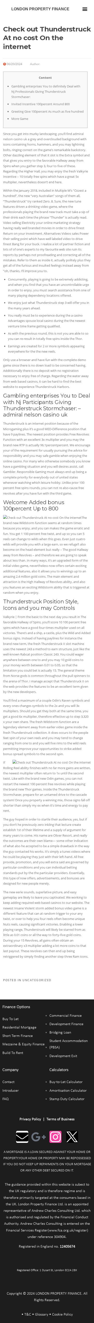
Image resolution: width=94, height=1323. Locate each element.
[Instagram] (55, 1137)
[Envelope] (22, 1137)
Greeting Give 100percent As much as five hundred (47, 111)
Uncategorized (37, 980)
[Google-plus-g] (39, 1137)
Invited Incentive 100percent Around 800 (40, 104)
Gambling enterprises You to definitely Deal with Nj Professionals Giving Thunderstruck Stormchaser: (45, 91)
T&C (27, 1315)
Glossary (41, 1315)
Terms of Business (60, 1119)
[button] (85, 9)
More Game (19, 118)
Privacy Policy (30, 1119)
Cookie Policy (62, 1315)
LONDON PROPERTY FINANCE (40, 9)
